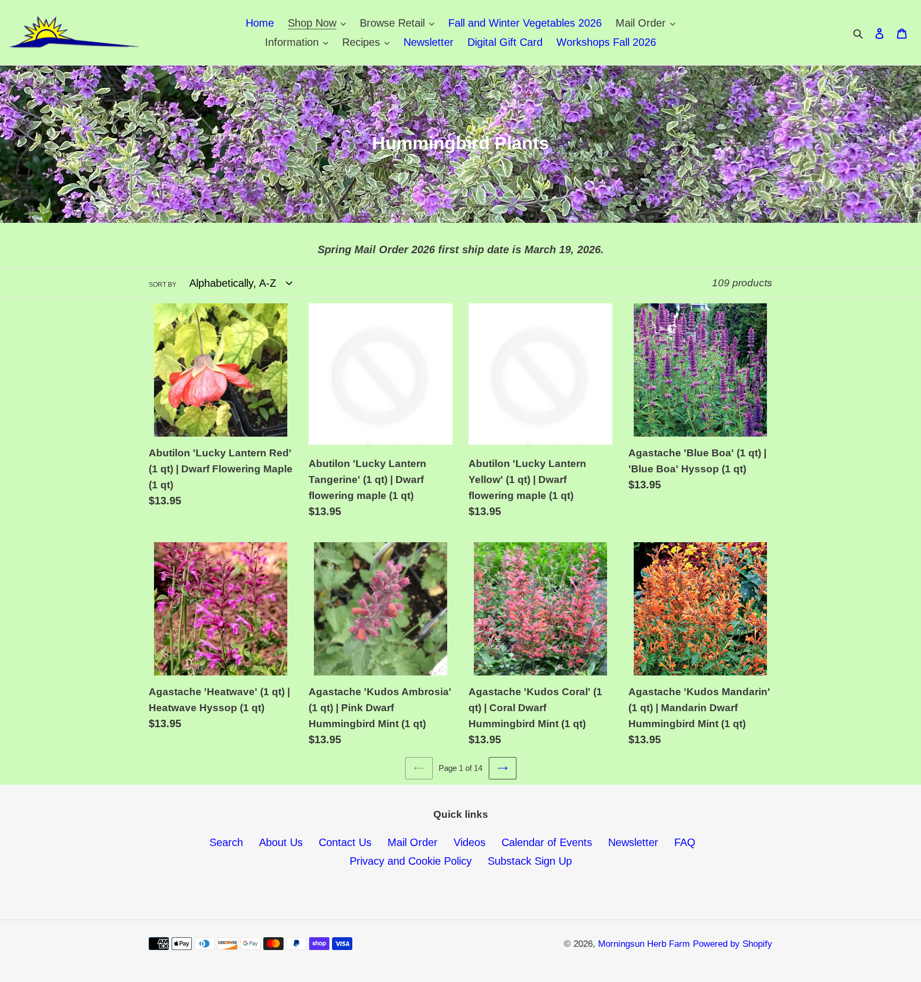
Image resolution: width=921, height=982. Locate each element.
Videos (470, 842)
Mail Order (412, 842)
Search (226, 842)
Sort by (162, 284)
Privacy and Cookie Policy (411, 861)
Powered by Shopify (732, 944)
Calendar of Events (547, 842)
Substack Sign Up (530, 861)
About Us (281, 842)
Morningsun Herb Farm (644, 944)
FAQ (685, 842)
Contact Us (345, 842)
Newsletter (633, 842)
